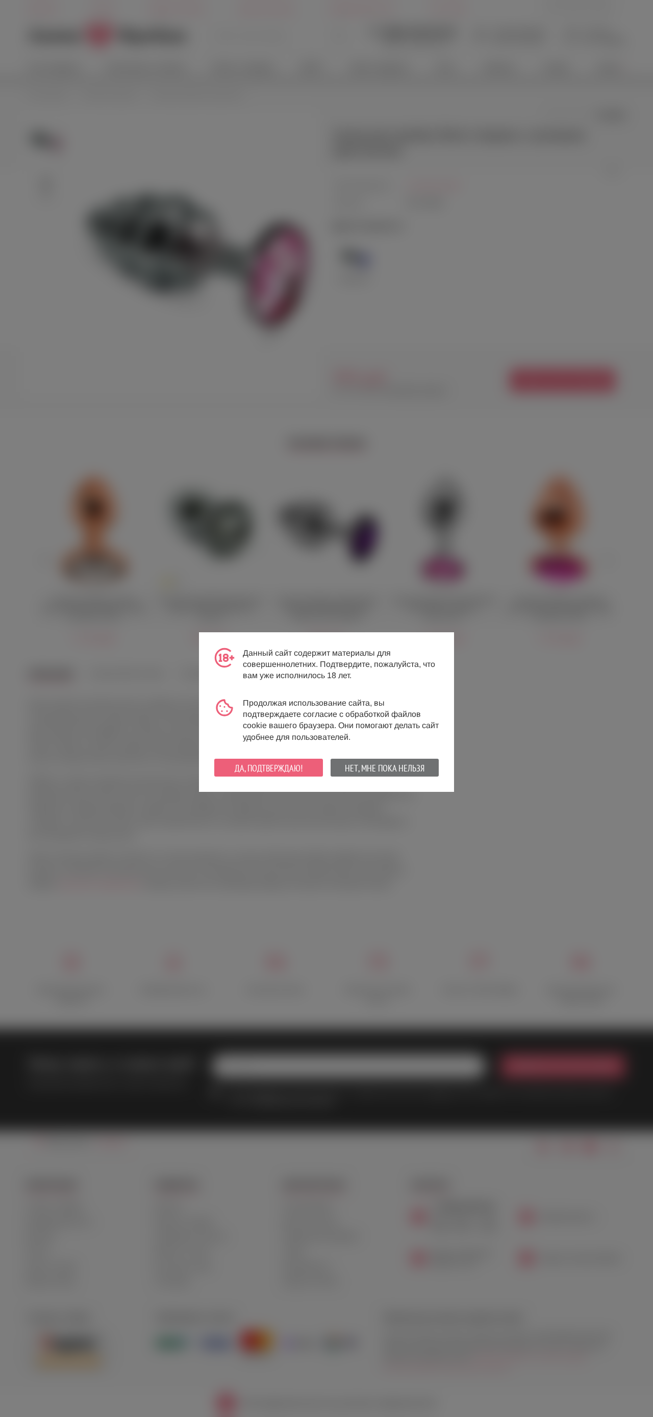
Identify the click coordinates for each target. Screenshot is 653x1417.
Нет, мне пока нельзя (384, 768)
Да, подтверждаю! (269, 768)
